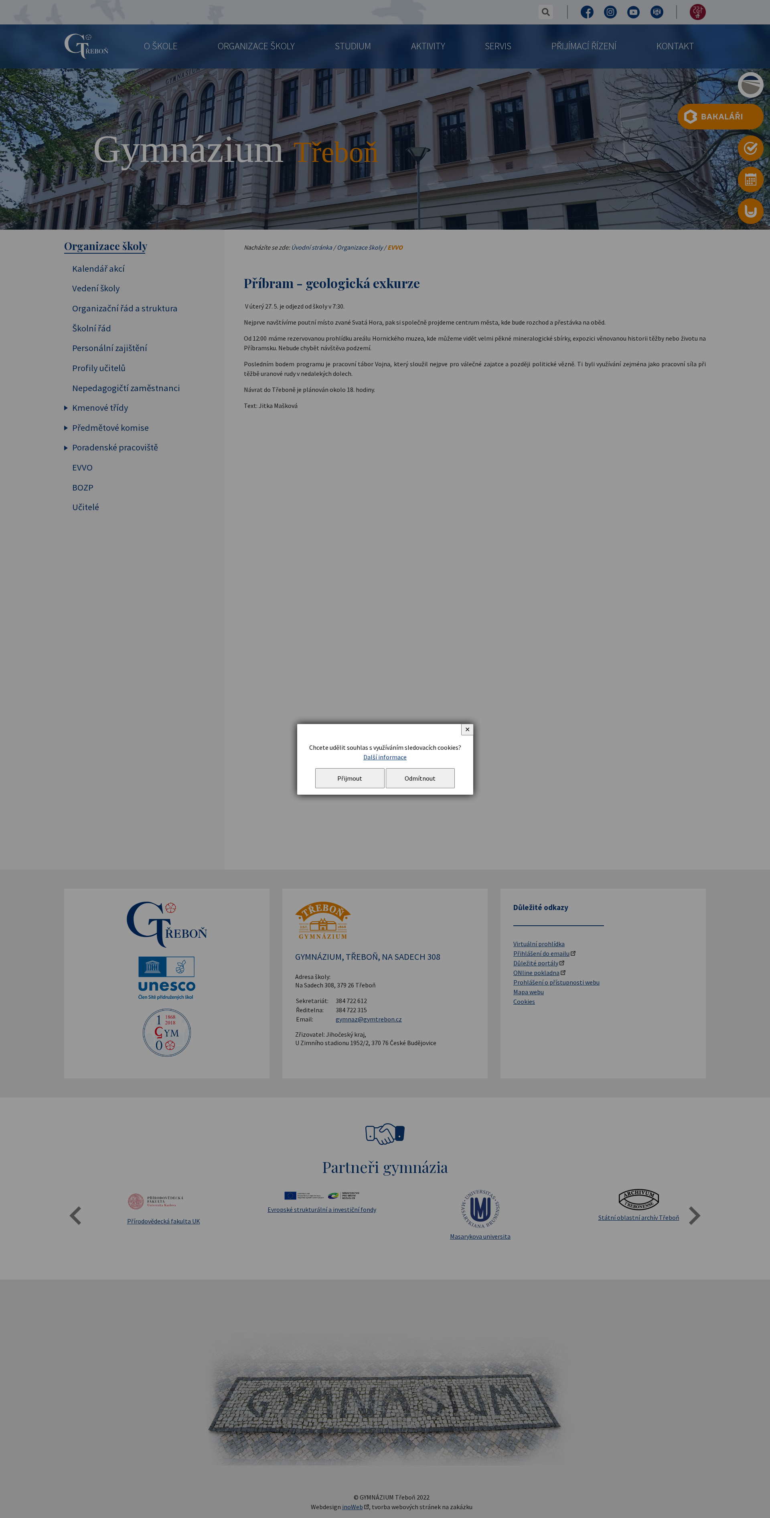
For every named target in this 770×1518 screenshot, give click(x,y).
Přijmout (349, 778)
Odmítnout (420, 778)
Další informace (385, 757)
